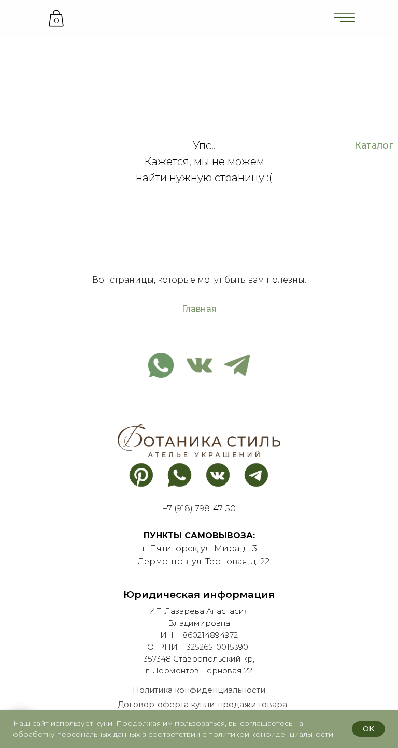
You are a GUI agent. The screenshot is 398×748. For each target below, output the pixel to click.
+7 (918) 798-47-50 (199, 509)
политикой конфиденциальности (270, 734)
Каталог (374, 145)
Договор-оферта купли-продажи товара (202, 704)
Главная (199, 309)
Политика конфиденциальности (199, 690)
